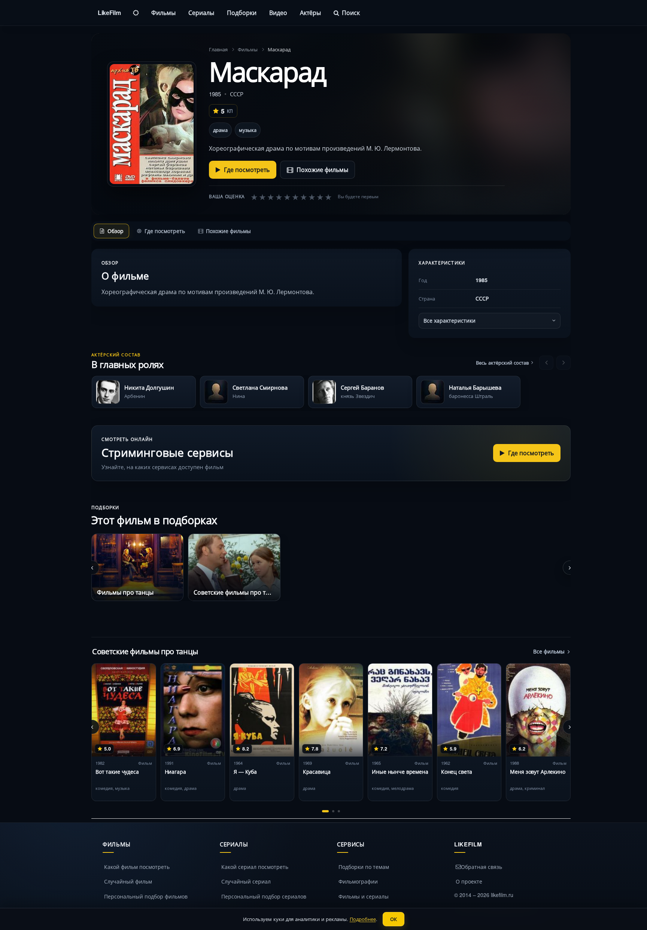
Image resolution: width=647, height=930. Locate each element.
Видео (278, 12)
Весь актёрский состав (502, 362)
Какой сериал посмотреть (254, 866)
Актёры (310, 12)
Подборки (241, 12)
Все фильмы (549, 651)
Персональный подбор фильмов (146, 896)
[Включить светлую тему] (136, 12)
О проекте (469, 881)
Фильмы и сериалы (363, 896)
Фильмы (163, 12)
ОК (393, 919)
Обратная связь (481, 866)
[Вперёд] (563, 363)
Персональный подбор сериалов (263, 896)
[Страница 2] (333, 811)
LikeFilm (109, 12)
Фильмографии (358, 881)
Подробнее (363, 919)
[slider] (291, 196)
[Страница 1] (325, 811)
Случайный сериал (246, 881)
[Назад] (546, 363)
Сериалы (201, 12)
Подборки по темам (363, 866)
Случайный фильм (128, 881)
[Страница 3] (339, 811)
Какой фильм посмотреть (137, 866)
